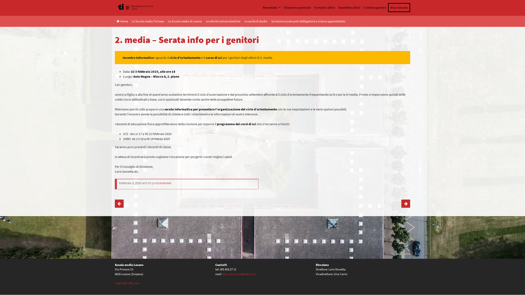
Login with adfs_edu (127, 283)
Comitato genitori (375, 7)
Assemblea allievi (349, 7)
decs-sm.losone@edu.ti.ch (239, 274)
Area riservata (399, 7)
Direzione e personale (297, 7)
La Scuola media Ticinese (148, 21)
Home (124, 21)
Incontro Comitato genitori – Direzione (405, 204)
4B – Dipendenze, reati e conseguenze (119, 204)
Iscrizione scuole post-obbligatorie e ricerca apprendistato (308, 21)
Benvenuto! (270, 7)
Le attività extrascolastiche (223, 21)
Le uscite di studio (255, 21)
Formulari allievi (324, 7)
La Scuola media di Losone (185, 21)
